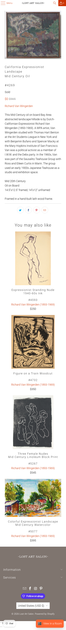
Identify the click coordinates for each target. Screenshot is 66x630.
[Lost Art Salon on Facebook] (30, 589)
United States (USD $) (31, 605)
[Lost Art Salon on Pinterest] (41, 589)
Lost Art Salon (26, 613)
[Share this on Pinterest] (36, 210)
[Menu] (1, 3)
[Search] (55, 3)
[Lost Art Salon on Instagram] (35, 589)
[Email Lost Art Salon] (24, 589)
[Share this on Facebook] (28, 210)
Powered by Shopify (44, 613)
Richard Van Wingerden (19, 106)
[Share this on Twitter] (20, 210)
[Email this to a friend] (44, 210)
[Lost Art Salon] (33, 3)
